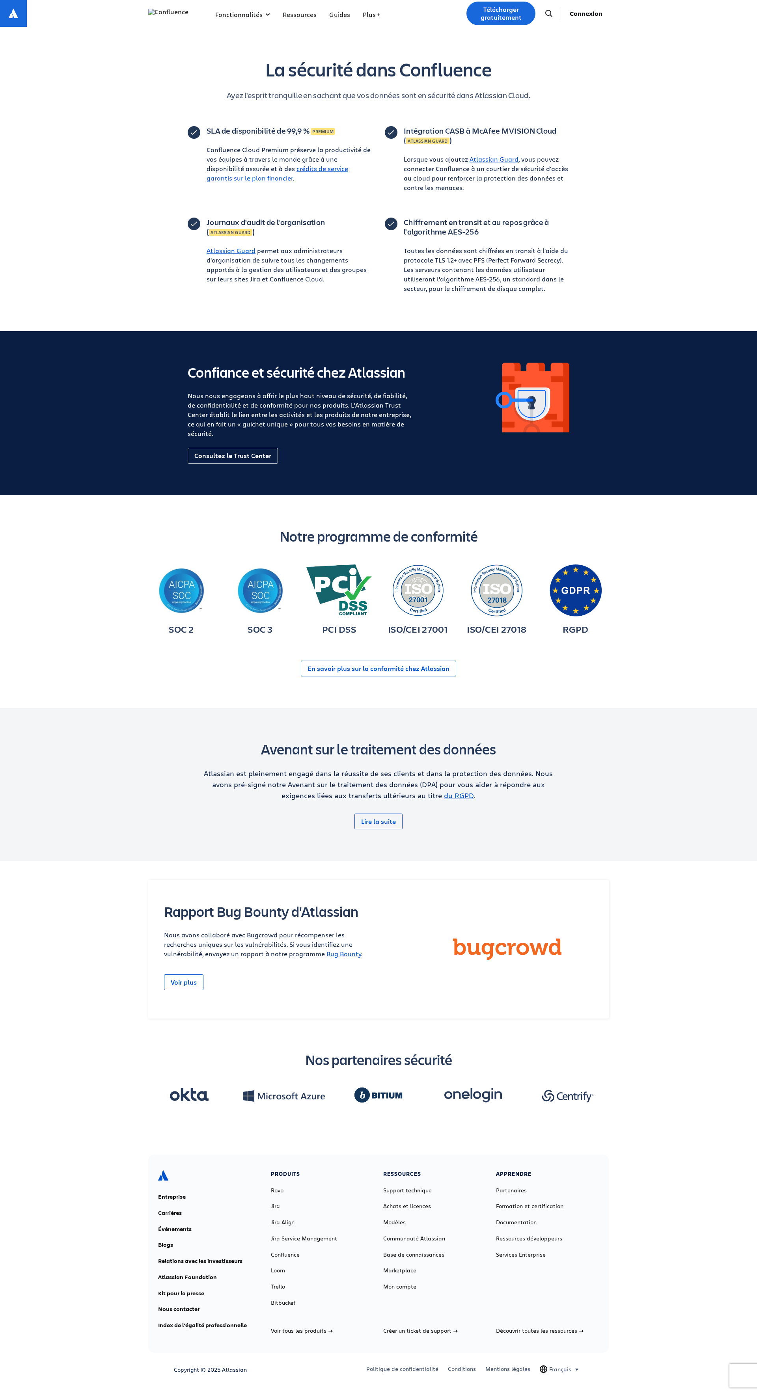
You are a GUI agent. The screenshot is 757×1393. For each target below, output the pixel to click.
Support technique (407, 1190)
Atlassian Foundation (187, 1277)
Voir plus (184, 982)
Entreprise (172, 1197)
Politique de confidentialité (402, 1369)
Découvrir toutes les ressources (536, 1331)
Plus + (371, 14)
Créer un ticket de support (417, 1331)
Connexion (586, 13)
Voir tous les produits (298, 1331)
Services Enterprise (521, 1254)
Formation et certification (529, 1206)
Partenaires (511, 1190)
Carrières (170, 1213)
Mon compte (399, 1286)
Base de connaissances (413, 1254)
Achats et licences (407, 1206)
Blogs (165, 1245)
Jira (275, 1206)
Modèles (394, 1222)
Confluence (285, 1254)
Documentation (516, 1222)
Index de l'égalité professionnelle (202, 1325)
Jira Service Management (304, 1238)
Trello (278, 1286)
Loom (278, 1270)
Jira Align (283, 1222)
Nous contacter (179, 1309)
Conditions (462, 1369)
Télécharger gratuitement (501, 13)
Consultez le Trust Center (232, 455)
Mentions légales (507, 1369)
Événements (175, 1229)
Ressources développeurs (529, 1238)
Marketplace (399, 1270)
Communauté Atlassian (414, 1238)
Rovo (277, 1190)
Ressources (300, 14)
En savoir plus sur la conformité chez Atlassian (378, 668)
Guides (339, 14)
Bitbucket (283, 1303)
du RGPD (459, 795)
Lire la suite (378, 821)
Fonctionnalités (239, 14)
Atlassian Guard (494, 159)
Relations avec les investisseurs (200, 1261)
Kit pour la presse (181, 1293)
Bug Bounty (343, 954)
